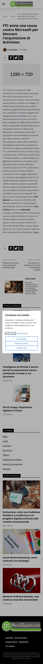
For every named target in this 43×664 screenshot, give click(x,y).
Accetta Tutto (21, 348)
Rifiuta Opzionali (21, 343)
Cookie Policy (10, 333)
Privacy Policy (22, 333)
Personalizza (21, 339)
